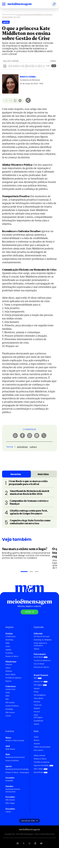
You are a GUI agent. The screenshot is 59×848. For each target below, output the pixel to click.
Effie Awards (10, 712)
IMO (35, 678)
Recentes (16, 474)
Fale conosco (38, 750)
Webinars (8, 671)
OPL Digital (38, 685)
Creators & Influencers (42, 660)
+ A (10, 100)
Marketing (9, 640)
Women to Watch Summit (14, 740)
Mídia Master (10, 749)
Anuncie (37, 743)
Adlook (36, 724)
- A (5, 100)
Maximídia (9, 709)
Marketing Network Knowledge (17, 769)
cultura (33, 446)
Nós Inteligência (40, 695)
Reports (8, 681)
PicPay (36, 692)
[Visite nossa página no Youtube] (41, 843)
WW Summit (10, 702)
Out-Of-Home (39, 664)
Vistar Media (38, 698)
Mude (36, 715)
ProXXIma (9, 653)
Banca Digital (10, 674)
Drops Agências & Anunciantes (40, 644)
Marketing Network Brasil (15, 757)
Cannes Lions (10, 689)
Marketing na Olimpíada (42, 640)
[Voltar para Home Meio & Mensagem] (23, 4)
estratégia (22, 446)
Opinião (11, 14)
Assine (36, 737)
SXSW (7, 692)
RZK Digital (38, 717)
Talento (36, 649)
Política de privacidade (42, 747)
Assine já (29, 611)
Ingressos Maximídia (41, 765)
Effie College (10, 803)
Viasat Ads (37, 705)
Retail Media (38, 657)
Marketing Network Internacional (12, 790)
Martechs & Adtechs (41, 667)
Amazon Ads (38, 681)
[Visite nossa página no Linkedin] (35, 843)
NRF (7, 699)
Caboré (8, 716)
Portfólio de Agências (13, 678)
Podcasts (8, 664)
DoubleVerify (38, 721)
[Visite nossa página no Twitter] (24, 843)
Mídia (7, 643)
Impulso (37, 688)
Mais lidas (43, 474)
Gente (7, 646)
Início (4, 14)
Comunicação (10, 636)
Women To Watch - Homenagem (17, 772)
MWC (7, 696)
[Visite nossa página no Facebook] (18, 843)
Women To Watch (11, 656)
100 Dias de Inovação (41, 636)
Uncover (37, 711)
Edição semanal (39, 755)
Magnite (37, 708)
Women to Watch (40, 759)
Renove (36, 740)
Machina (37, 701)
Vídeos (7, 668)
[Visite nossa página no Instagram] (29, 843)
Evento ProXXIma (12, 706)
